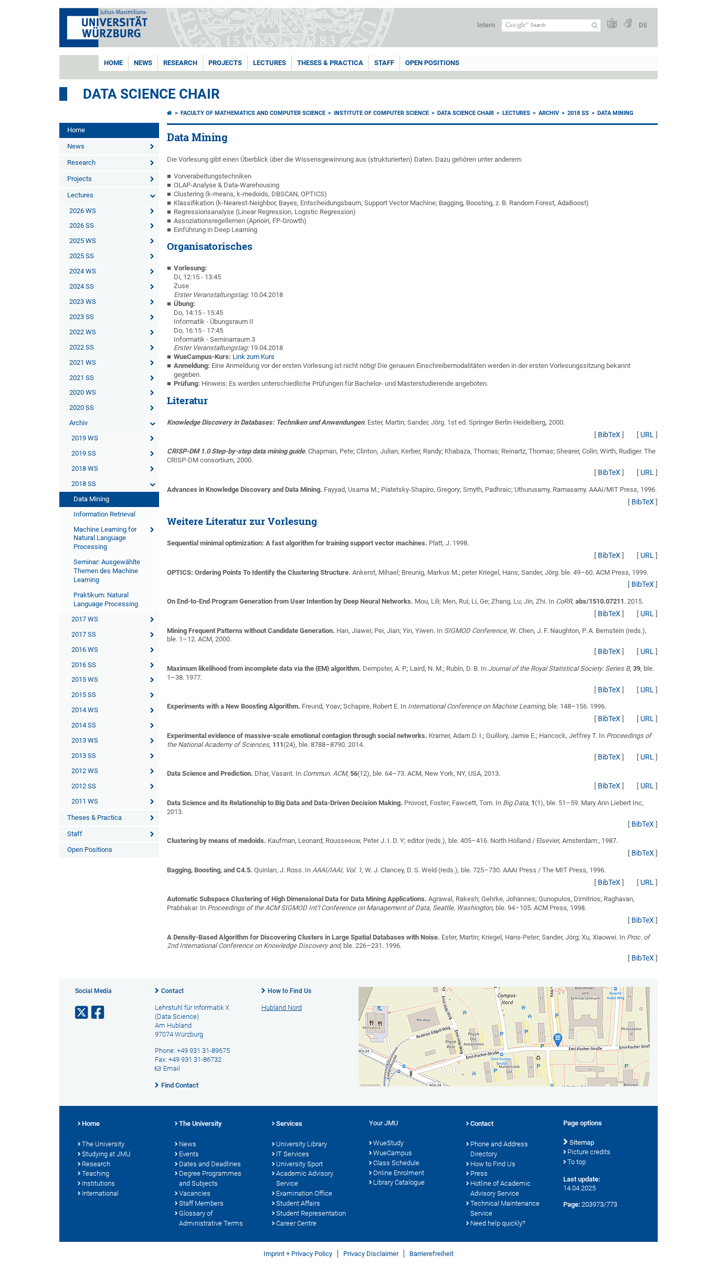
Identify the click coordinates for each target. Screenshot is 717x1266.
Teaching (95, 1173)
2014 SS (83, 725)
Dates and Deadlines (210, 1164)
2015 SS (83, 695)
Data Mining (91, 499)
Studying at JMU (106, 1154)
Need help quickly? (497, 1223)
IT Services (292, 1154)
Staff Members (201, 1203)
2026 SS (81, 225)
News (143, 63)
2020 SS (81, 408)
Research (180, 63)
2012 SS (83, 786)
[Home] (169, 113)
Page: (571, 1204)
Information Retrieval (104, 514)
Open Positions (432, 63)
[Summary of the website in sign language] (628, 23)
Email (171, 1068)
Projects (225, 63)
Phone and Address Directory (499, 1149)
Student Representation (311, 1213)
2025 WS (82, 241)
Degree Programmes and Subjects (210, 1178)
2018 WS (84, 468)
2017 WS (84, 619)
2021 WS (82, 362)
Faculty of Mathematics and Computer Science (253, 113)
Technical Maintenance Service (505, 1208)
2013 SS (83, 755)
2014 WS (84, 710)
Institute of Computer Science (381, 113)
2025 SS (81, 256)
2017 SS (83, 634)
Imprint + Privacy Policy (297, 1254)
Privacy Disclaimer (370, 1254)
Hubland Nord (281, 1007)
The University (103, 1144)
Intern (486, 25)
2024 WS (82, 271)
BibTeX (609, 434)
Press (479, 1173)
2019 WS (84, 438)
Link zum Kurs (254, 357)
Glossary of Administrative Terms (211, 1218)
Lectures (269, 63)
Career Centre (296, 1223)
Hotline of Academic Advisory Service (500, 1188)
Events (189, 1154)
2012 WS (84, 771)
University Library (301, 1144)
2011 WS (84, 801)
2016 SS (83, 665)
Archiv (78, 423)
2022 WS (82, 332)
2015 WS (84, 679)
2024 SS (81, 286)
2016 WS (84, 649)
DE (643, 25)
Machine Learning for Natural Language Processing (104, 538)
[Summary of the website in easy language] (612, 23)
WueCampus (392, 1153)
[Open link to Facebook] (98, 1013)
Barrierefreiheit (431, 1254)
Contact (172, 991)
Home (113, 63)
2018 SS (83, 484)
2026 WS (82, 211)
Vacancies (194, 1193)
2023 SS (81, 317)
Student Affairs (298, 1203)
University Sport (299, 1164)
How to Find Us (289, 991)
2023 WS (82, 301)
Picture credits (588, 1152)
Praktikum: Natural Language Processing (105, 599)
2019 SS (83, 453)
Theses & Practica (330, 63)
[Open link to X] (82, 1013)
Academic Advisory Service (304, 1178)
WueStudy (388, 1143)
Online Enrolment (398, 1173)
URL (647, 434)
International (100, 1193)
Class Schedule (396, 1163)
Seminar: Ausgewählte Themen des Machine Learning (106, 571)
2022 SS (81, 347)
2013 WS (84, 740)
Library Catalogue (399, 1182)
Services (289, 1123)
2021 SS (81, 378)
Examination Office (304, 1193)
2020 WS (82, 392)
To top (576, 1162)
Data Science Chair (151, 94)
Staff (384, 63)
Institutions (98, 1183)
